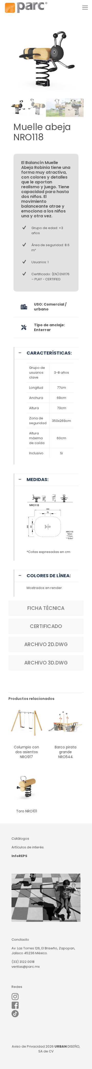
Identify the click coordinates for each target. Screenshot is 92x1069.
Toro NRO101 (26, 811)
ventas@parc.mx (26, 966)
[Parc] (26, 7)
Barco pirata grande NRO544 (65, 752)
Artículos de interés (28, 847)
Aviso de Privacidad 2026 (33, 1046)
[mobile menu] (85, 7)
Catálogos (20, 838)
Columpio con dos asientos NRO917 (26, 752)
